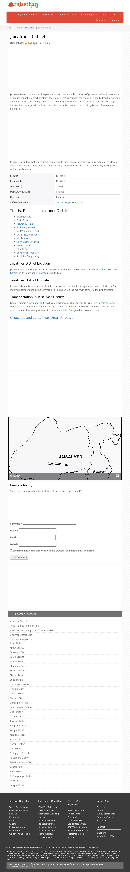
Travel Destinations (18, 807)
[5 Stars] (36, 43)
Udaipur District (18, 785)
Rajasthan (10, 28)
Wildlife (12, 823)
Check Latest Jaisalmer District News (41, 317)
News (75, 847)
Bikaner (40, 272)
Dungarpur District (19, 702)
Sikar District (16, 767)
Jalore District (16, 716)
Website (14, 544)
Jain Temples (23, 238)
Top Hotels (73, 817)
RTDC (117, 14)
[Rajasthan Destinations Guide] (23, 5)
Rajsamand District (19, 757)
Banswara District (19, 652)
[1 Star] (26, 43)
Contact (68, 847)
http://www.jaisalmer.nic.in (69, 202)
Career (82, 847)
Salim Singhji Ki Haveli (27, 241)
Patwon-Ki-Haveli (25, 223)
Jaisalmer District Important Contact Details (32, 630)
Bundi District (16, 680)
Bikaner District (17, 675)
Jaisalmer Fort (23, 216)
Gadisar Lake (23, 245)
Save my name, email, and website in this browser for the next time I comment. (53, 550)
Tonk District (16, 780)
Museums (14, 817)
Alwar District (16, 643)
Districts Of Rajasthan (25, 28)
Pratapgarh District (19, 753)
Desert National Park (27, 234)
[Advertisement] (64, 68)
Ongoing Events (46, 837)
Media (71, 837)
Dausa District (17, 693)
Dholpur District (18, 698)
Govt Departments (106, 813)
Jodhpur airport (36, 302)
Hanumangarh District (21, 707)
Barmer (14, 272)
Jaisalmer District (18, 621)
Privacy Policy (92, 847)
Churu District (17, 689)
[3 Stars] (31, 43)
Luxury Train (15, 830)
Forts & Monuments (18, 810)
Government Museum (27, 252)
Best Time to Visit (76, 810)
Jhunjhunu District (19, 725)
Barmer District (17, 661)
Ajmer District (17, 647)
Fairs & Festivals (46, 810)
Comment (16, 523)
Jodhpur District (18, 730)
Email (14, 537)
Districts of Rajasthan (21, 639)
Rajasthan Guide (76, 833)
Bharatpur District (19, 666)
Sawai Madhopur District (22, 762)
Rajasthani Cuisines (48, 827)
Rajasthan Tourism (27, 14)
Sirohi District (16, 771)
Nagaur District (17, 744)
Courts (100, 810)
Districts (101, 807)
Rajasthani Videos (47, 830)
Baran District (17, 657)
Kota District (16, 739)
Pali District (15, 748)
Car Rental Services (77, 823)
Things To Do (74, 813)
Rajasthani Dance (47, 823)
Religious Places (17, 827)
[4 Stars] (33, 43)
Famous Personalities (78, 830)
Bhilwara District (18, 670)
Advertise (60, 847)
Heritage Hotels (46, 833)
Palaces (13, 813)
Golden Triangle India (19, 833)
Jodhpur (103, 269)
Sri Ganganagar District (21, 776)
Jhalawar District (18, 721)
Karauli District (17, 735)
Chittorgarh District (19, 684)
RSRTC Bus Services (77, 827)
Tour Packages (75, 820)
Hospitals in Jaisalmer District (24, 625)
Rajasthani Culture (47, 820)
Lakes (12, 820)
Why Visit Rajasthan (48, 807)
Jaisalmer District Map (21, 635)
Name (14, 530)
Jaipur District (16, 712)
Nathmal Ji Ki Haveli (26, 227)
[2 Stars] (28, 43)
